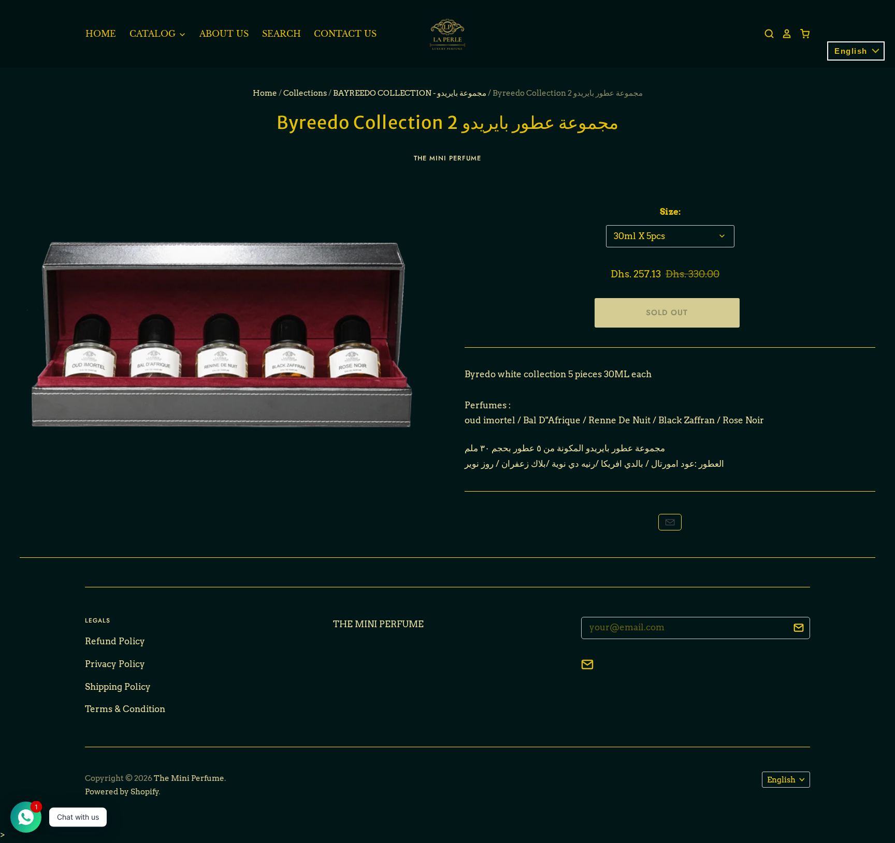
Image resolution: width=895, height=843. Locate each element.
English (781, 780)
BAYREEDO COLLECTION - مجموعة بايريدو (409, 93)
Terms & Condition (125, 709)
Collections (305, 93)
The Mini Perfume (447, 158)
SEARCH (281, 33)
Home (100, 33)
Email (670, 522)
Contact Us (345, 33)
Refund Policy (115, 641)
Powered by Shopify (122, 791)
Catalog (153, 33)
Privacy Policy (115, 664)
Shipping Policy (118, 687)
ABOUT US (224, 33)
